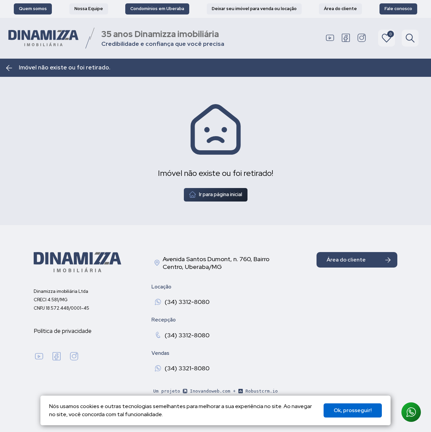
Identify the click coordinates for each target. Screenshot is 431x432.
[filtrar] (410, 38)
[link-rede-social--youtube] (330, 38)
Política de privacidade (63, 331)
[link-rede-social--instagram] (361, 38)
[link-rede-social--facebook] (345, 38)
